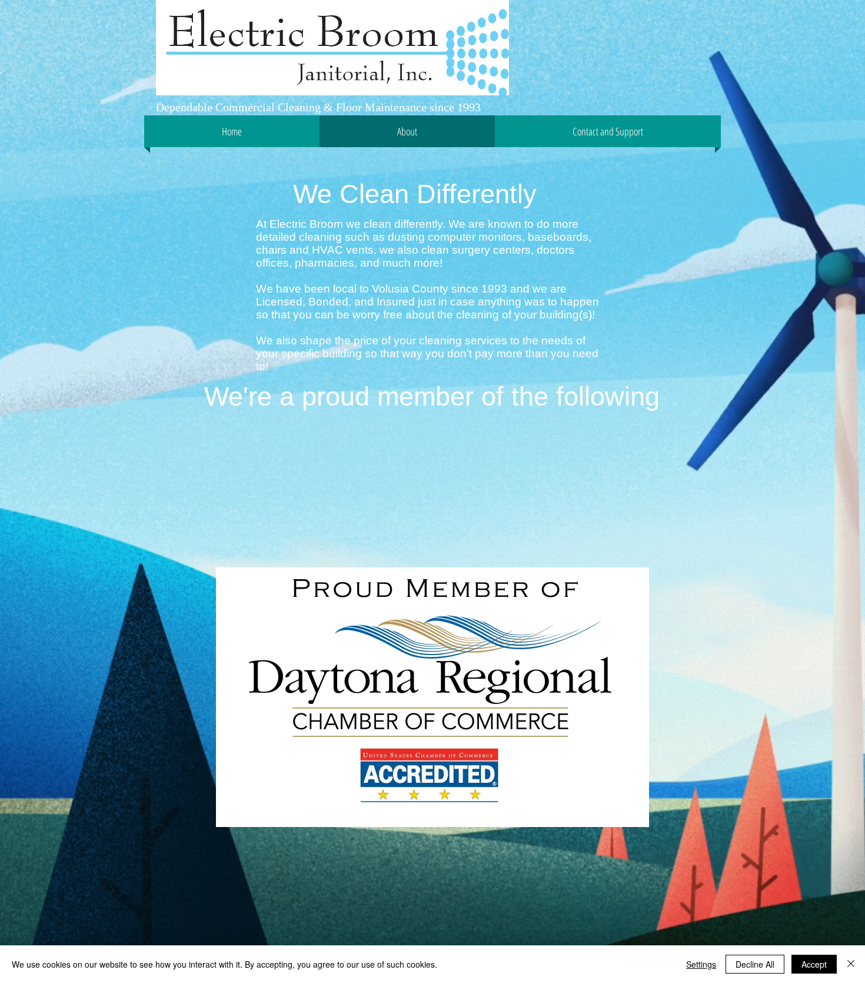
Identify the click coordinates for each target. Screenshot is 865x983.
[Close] (851, 964)
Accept (814, 964)
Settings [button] (701, 964)
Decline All (755, 964)
